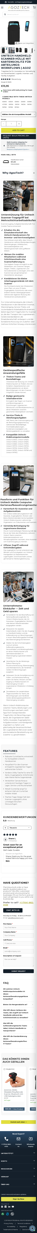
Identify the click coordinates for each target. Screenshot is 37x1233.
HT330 (4, 104)
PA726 (23, 104)
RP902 (17, 107)
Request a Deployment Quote (18, 149)
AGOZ (6, 1098)
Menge (3, 119)
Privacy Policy (8, 1223)
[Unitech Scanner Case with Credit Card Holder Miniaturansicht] (4, 50)
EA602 (17, 101)
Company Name (10, 932)
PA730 (29, 104)
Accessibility (11, 1226)
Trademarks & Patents (10, 1229)
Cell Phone (8, 940)
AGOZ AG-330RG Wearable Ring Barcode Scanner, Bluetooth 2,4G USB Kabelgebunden (13, 1093)
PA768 (11, 107)
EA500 (4, 101)
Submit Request (19, 971)
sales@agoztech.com (15, 918)
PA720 (17, 104)
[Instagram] (2, 1207)
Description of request (12, 956)
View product (15, 164)
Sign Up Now (18, 1199)
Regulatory (23, 1226)
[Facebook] (6, 1207)
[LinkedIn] (9, 1207)
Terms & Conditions (23, 1223)
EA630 (23, 101)
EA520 (11, 101)
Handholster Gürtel (17, 160)
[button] (6, 79)
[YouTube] (13, 1207)
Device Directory (28, 1229)
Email (5, 948)
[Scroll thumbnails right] (34, 50)
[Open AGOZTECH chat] (32, 1228)
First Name (8, 924)
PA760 (4, 107)
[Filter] (5, 828)
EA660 (29, 101)
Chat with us (12, 910)
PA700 (11, 104)
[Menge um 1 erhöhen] (19, 123)
